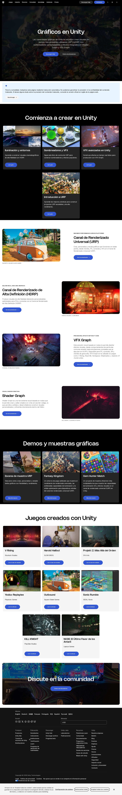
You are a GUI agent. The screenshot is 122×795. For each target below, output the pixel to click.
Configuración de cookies (64, 789)
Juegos (11, 2)
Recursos (24, 2)
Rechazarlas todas (81, 789)
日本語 (31, 714)
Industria (17, 2)
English (17, 714)
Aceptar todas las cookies (100, 789)
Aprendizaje (41, 2)
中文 (51, 714)
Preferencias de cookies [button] (26, 780)
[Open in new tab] (29, 739)
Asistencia (49, 2)
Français (37, 714)
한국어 (71, 714)
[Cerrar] (114, 789)
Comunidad (33, 2)
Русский (64, 714)
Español (57, 714)
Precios (57, 2)
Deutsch (24, 714)
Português (45, 714)
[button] (86, 2)
